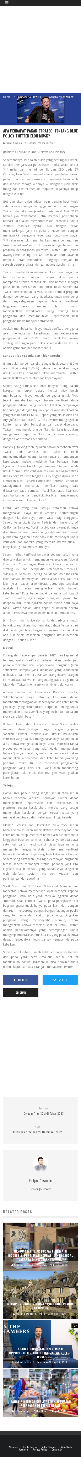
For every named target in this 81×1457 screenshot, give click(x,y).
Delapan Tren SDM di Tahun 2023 (44, 1111)
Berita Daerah (30, 1447)
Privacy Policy (40, 1449)
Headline (31, 142)
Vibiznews (13, 1447)
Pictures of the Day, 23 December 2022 (37, 1129)
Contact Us (57, 1449)
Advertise (23, 1449)
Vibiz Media (66, 1447)
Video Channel (49, 1447)
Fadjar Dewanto (13, 143)
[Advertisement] (40, 48)
